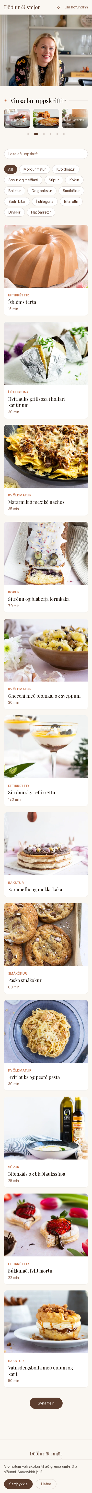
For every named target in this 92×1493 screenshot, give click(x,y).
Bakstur (14, 190)
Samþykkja (18, 1484)
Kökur (74, 180)
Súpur (54, 180)
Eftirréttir (71, 201)
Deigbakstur (42, 190)
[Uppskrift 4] (50, 134)
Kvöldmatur (65, 169)
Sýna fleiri (46, 1403)
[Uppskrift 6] (64, 134)
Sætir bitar (17, 201)
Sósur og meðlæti (23, 180)
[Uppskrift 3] (44, 134)
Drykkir (14, 212)
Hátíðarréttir (41, 212)
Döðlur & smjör (22, 7)
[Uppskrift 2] (36, 134)
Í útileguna (44, 201)
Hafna (46, 1484)
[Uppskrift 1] (28, 134)
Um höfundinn (76, 7)
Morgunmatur (35, 169)
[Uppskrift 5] (57, 134)
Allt (10, 169)
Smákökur (71, 190)
